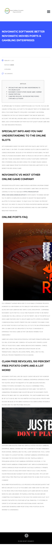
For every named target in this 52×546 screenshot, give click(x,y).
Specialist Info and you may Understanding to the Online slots (24, 88)
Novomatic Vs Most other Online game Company (25, 92)
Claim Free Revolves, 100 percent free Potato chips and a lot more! (23, 97)
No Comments (9, 73)
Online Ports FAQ (14, 94)
